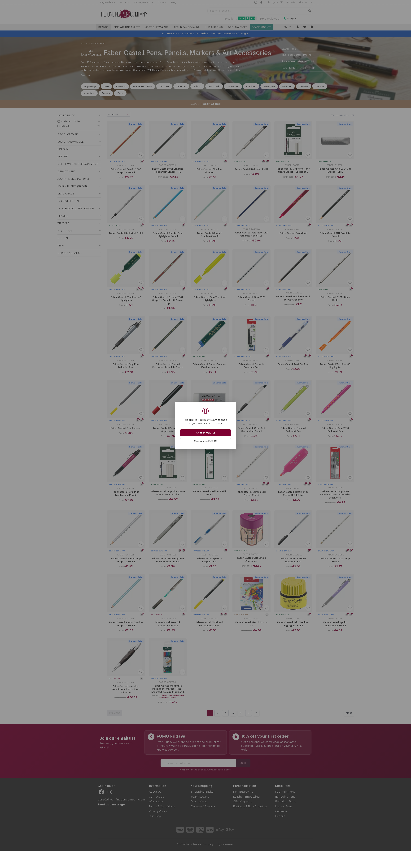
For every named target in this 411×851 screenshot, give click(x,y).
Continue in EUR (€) (205, 441)
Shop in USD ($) (205, 432)
